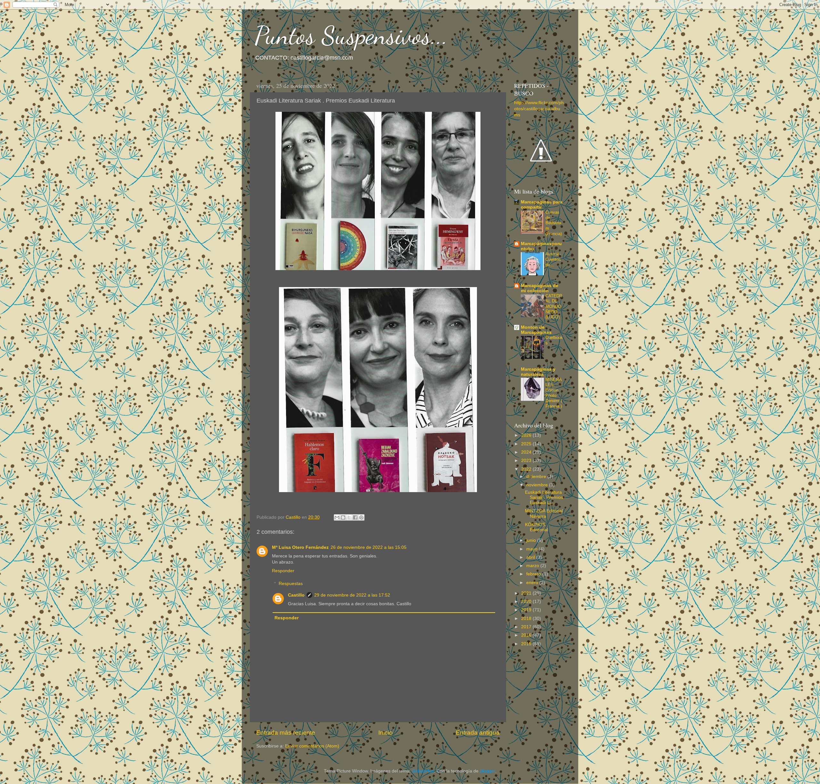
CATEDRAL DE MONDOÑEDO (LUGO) (553, 306)
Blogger (487, 771)
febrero (534, 574)
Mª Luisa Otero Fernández (300, 547)
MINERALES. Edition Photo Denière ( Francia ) (553, 393)
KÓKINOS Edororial (536, 527)
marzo (533, 565)
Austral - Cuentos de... (553, 259)
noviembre (537, 485)
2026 (527, 435)
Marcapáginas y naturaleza (538, 372)
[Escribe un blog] (343, 517)
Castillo (296, 595)
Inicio (385, 732)
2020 (527, 601)
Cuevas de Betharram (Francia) (553, 223)
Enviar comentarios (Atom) (312, 746)
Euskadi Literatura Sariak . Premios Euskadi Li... (544, 497)
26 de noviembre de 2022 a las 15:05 (368, 547)
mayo (532, 549)
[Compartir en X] (349, 517)
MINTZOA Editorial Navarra (544, 513)
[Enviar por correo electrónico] (337, 517)
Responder (283, 570)
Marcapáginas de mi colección (539, 288)
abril (531, 557)
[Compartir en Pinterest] (361, 517)
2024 (527, 452)
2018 (527, 618)
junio (531, 540)
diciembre (536, 476)
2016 (527, 635)
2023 (527, 460)
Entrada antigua (478, 732)
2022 (527, 469)
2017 (527, 626)
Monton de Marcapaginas (536, 330)
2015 (527, 643)
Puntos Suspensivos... (351, 35)
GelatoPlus (423, 771)
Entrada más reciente (285, 732)
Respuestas (291, 583)
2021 (527, 593)
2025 (527, 444)
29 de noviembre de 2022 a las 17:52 (352, 595)
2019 (527, 609)
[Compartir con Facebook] (355, 517)
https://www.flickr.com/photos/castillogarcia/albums (539, 108)
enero (532, 582)
